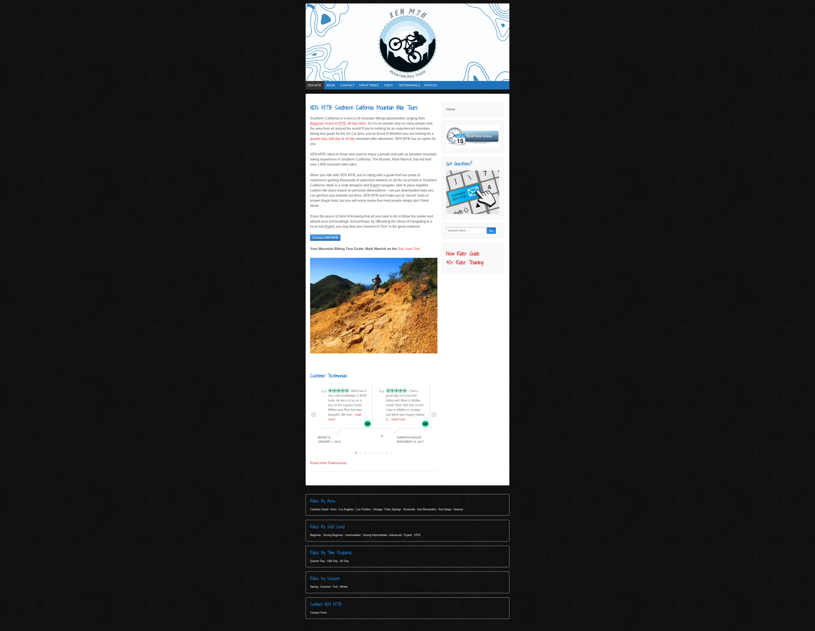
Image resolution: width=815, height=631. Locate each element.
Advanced (395, 535)
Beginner (315, 535)
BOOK (330, 85)
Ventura (458, 509)
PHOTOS (430, 85)
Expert (408, 535)
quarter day (318, 138)
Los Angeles (346, 509)
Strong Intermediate (375, 535)
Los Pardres (363, 509)
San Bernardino (426, 509)
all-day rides (352, 123)
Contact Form (318, 612)
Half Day (332, 561)
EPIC (417, 535)
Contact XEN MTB (325, 237)
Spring (314, 586)
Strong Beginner (333, 535)
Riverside (409, 509)
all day (350, 138)
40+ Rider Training (464, 262)
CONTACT (347, 85)
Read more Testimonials (328, 463)
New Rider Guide (463, 253)
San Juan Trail (409, 249)
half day (334, 138)
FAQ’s (388, 85)
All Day (344, 561)
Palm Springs (393, 509)
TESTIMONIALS (409, 85)
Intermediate (353, 535)
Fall (335, 586)
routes (322, 123)
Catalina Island (319, 509)
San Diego (444, 509)
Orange (377, 509)
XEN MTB (314, 85)
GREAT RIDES (369, 85)
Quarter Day (317, 561)
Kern (333, 509)
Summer (325, 586)
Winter (344, 586)
